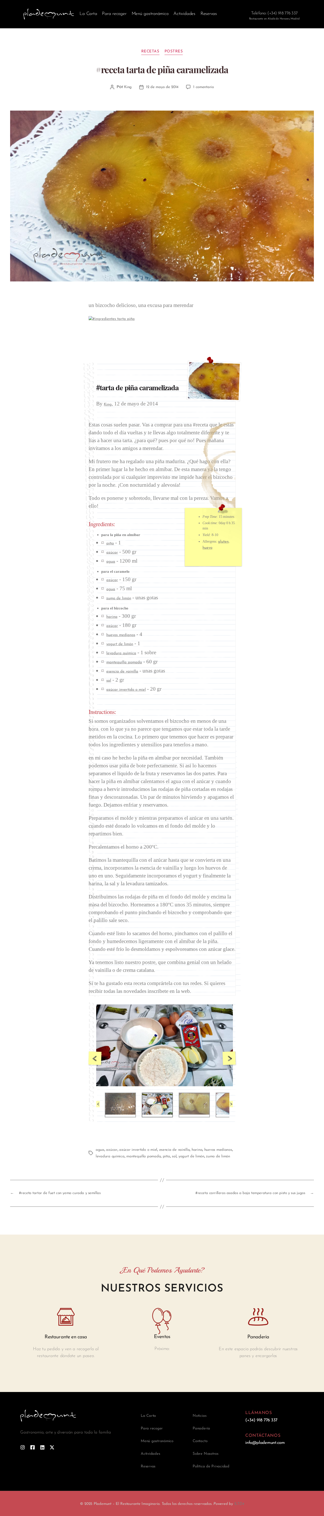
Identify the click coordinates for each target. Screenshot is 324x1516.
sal (108, 681)
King (128, 87)
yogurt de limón (119, 644)
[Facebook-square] (32, 1447)
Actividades (184, 14)
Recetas (150, 51)
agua (110, 562)
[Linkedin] (42, 1447)
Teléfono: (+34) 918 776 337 (274, 13)
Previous (95, 1058)
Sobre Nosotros (205, 1454)
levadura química (121, 653)
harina (111, 617)
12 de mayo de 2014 (162, 87)
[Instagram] (22, 1447)
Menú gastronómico (150, 14)
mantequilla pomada (124, 663)
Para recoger (114, 14)
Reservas (208, 14)
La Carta (88, 14)
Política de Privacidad (211, 1466)
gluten (223, 542)
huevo (207, 548)
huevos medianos (120, 635)
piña (110, 543)
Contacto (200, 1441)
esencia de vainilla (122, 672)
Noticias (199, 1416)
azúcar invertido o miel (126, 690)
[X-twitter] (52, 1447)
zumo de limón (118, 598)
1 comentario (203, 87)
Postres (174, 51)
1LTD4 (239, 1504)
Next (229, 1058)
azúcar (112, 553)
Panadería (201, 1428)
